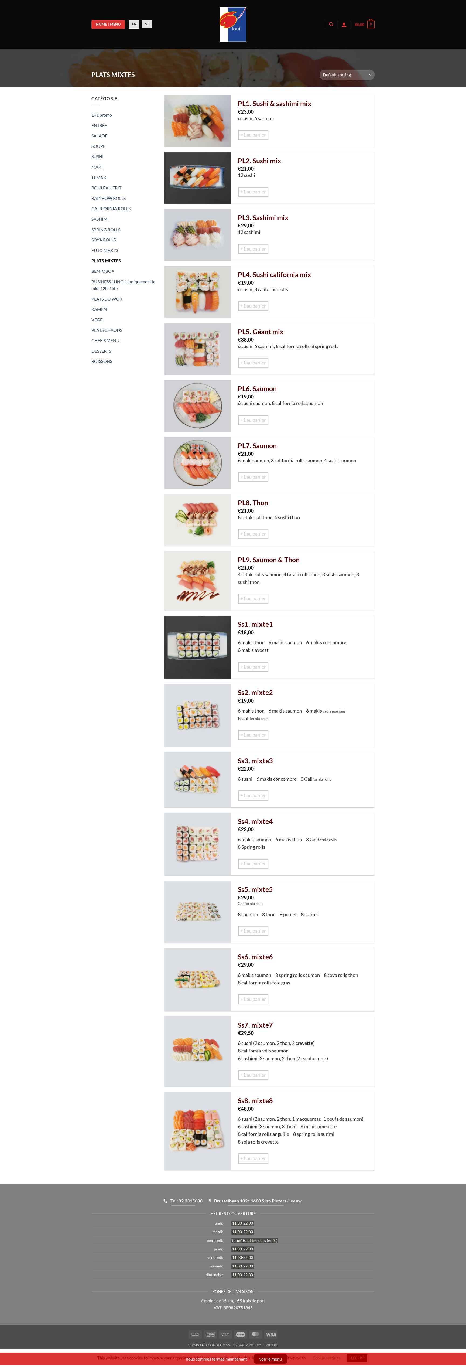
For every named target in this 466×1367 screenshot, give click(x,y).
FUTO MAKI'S (104, 250)
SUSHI (97, 156)
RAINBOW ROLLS (108, 198)
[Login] (344, 24)
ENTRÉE (99, 125)
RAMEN (99, 309)
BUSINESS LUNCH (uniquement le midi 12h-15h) (123, 285)
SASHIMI (100, 218)
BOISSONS (101, 361)
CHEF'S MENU (105, 340)
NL (147, 24)
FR (134, 24)
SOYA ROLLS (103, 239)
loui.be (271, 1345)
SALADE (99, 135)
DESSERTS (101, 350)
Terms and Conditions (209, 1345)
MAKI (97, 166)
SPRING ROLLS (105, 229)
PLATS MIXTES (106, 260)
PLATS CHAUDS (106, 330)
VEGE (96, 319)
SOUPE (98, 146)
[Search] (331, 24)
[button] (365, 24)
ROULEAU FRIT (106, 187)
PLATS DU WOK (106, 298)
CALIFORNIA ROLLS (111, 208)
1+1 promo (101, 114)
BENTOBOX (102, 271)
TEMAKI (99, 177)
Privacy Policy (247, 1345)
